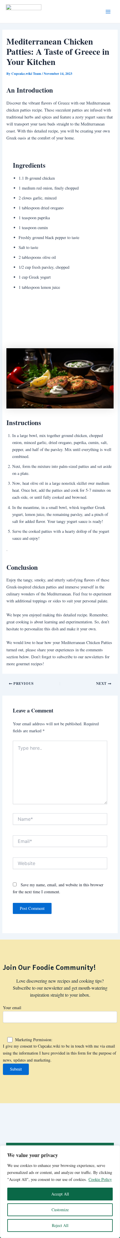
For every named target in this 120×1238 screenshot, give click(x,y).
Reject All (60, 1225)
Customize (60, 1209)
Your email (12, 1007)
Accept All (60, 1194)
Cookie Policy (100, 1179)
